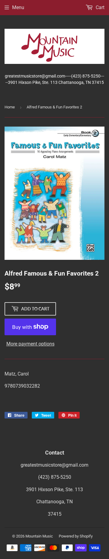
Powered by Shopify (76, 536)
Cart (99, 7)
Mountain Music (39, 536)
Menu (18, 7)
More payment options (30, 344)
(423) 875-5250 (54, 477)
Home (10, 107)
